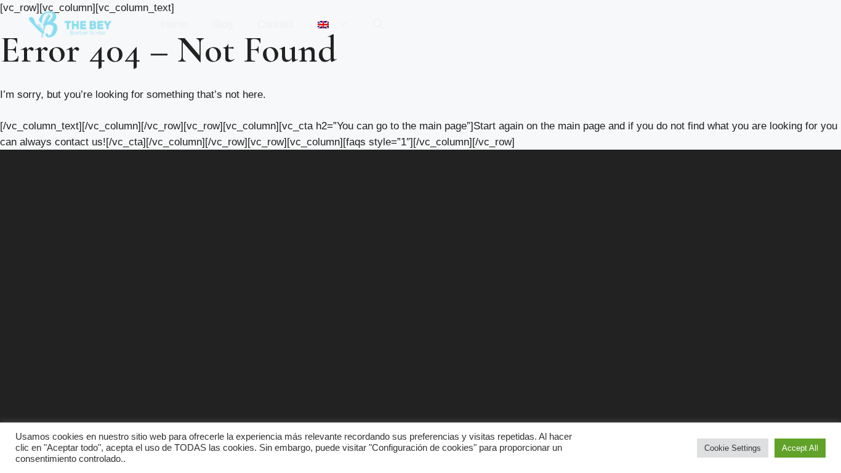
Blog (222, 24)
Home (174, 24)
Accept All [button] (800, 448)
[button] (378, 24)
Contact (275, 24)
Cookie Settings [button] (732, 448)
